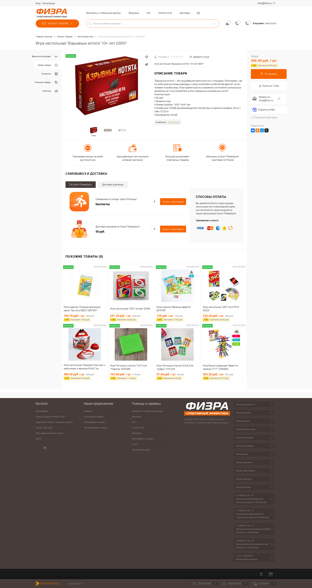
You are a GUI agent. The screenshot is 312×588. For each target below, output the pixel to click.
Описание (46, 74)
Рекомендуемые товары (96, 427)
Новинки (88, 411)
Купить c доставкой (172, 201)
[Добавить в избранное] (147, 57)
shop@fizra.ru (75, 583)
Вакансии (134, 13)
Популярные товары (94, 416)
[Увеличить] (108, 86)
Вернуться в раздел (41, 56)
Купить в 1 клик (270, 86)
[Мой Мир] (262, 130)
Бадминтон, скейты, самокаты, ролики (54, 422)
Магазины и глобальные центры (103, 13)
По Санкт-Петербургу (80, 184)
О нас (134, 444)
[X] (266, 130)
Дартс (38, 438)
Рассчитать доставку (265, 117)
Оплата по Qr (165, 13)
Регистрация (49, 3)
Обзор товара (44, 65)
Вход (38, 3)
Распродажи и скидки (94, 422)
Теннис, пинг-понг (44, 427)
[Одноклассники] (257, 130)
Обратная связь (49, 583)
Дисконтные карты (141, 450)
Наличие (47, 91)
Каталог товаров (58, 23)
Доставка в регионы (113, 184)
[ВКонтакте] (253, 130)
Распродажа (42, 411)
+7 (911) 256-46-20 (244, 556)
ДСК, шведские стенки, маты (49, 433)
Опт (149, 13)
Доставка (185, 13)
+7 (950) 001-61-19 (244, 495)
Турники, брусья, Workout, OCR (50, 416)
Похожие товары (43, 82)
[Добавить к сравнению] (147, 64)
